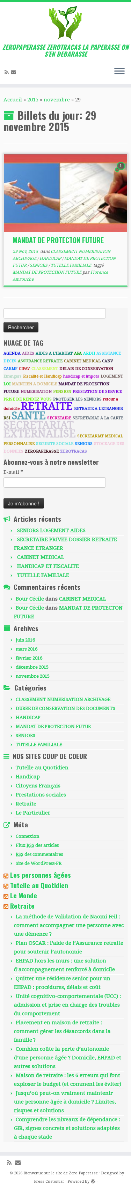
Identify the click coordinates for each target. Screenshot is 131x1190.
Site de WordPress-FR (38, 863)
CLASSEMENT (44, 368)
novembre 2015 (33, 676)
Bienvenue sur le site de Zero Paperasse (60, 1173)
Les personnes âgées (40, 875)
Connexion (27, 836)
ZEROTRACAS (73, 451)
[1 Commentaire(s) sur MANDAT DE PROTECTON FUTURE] (121, 172)
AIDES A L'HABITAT (54, 353)
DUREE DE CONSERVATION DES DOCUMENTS (65, 708)
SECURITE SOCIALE (54, 443)
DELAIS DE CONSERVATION (86, 368)
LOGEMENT (112, 376)
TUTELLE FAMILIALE (71, 265)
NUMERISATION (36, 391)
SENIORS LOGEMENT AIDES (51, 530)
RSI (6, 418)
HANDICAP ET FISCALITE (48, 566)
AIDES (28, 353)
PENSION (62, 391)
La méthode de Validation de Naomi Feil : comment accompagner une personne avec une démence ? (69, 925)
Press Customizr (49, 1181)
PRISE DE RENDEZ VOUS (27, 399)
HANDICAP (50, 258)
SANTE (29, 416)
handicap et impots (81, 376)
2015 (32, 100)
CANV (107, 361)
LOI (6, 384)
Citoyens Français (38, 786)
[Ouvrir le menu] (119, 71)
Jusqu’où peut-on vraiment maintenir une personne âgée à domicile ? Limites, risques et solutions (65, 1102)
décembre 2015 (32, 667)
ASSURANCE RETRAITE (40, 361)
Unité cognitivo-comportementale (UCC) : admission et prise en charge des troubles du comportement (67, 1005)
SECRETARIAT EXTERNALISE (39, 429)
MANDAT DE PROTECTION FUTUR (53, 726)
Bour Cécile (30, 599)
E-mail (13, 472)
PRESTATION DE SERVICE (97, 391)
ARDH (89, 353)
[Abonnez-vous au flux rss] (8, 72)
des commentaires (39, 854)
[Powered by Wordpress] (92, 1180)
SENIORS (39, 265)
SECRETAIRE (59, 418)
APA (78, 353)
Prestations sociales (41, 795)
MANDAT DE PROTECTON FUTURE (58, 240)
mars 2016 (26, 649)
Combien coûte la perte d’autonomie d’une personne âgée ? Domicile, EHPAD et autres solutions (67, 1057)
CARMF (10, 368)
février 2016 (29, 658)
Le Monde (23, 895)
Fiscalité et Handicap (42, 376)
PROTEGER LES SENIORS (77, 399)
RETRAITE (47, 406)
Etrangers (12, 376)
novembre (57, 100)
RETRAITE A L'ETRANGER (98, 408)
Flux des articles (37, 845)
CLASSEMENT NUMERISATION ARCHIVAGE (63, 699)
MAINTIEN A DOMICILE (34, 384)
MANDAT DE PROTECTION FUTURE (47, 272)
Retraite (26, 804)
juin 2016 (25, 640)
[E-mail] (14, 72)
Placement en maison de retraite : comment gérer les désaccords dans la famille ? (62, 1031)
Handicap (28, 777)
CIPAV (24, 368)
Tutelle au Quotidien (42, 768)
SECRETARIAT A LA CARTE (98, 418)
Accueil (12, 100)
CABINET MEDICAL (82, 361)
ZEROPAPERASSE (42, 451)
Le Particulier (33, 813)
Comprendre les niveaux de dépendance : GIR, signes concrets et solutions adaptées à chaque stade (67, 1128)
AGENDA (12, 353)
